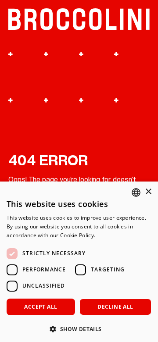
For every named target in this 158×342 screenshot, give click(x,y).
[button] (79, 328)
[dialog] (79, 262)
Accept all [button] (40, 306)
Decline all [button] (115, 306)
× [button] (148, 192)
